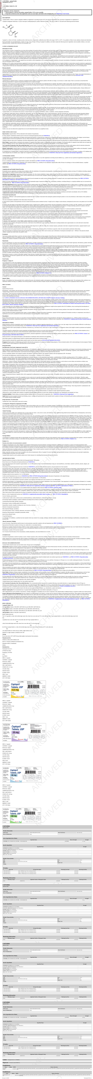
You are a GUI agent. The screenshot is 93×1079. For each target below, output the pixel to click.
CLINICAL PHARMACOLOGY (12, 297)
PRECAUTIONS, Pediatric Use (43, 273)
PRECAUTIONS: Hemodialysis (60, 494)
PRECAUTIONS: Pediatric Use (68, 438)
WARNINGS (46, 135)
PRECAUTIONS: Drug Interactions (42, 570)
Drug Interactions (6, 334)
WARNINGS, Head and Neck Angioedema (63, 394)
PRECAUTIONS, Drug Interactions (45, 160)
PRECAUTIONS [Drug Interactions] (38, 476)
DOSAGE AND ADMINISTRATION (29, 297)
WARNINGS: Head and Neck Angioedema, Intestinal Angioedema (35, 485)
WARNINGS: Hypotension (8, 574)
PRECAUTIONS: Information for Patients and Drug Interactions (69, 303)
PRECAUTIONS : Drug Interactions (34, 243)
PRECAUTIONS (58, 523)
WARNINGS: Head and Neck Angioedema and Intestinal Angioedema (65, 152)
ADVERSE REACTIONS (21, 179)
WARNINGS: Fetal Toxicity (62, 13)
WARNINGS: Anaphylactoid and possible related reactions (36, 494)
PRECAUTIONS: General (81, 333)
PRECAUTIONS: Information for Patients (63, 485)
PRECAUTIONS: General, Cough (53, 487)
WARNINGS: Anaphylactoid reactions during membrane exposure (63, 598)
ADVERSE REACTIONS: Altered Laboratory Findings (51, 297)
